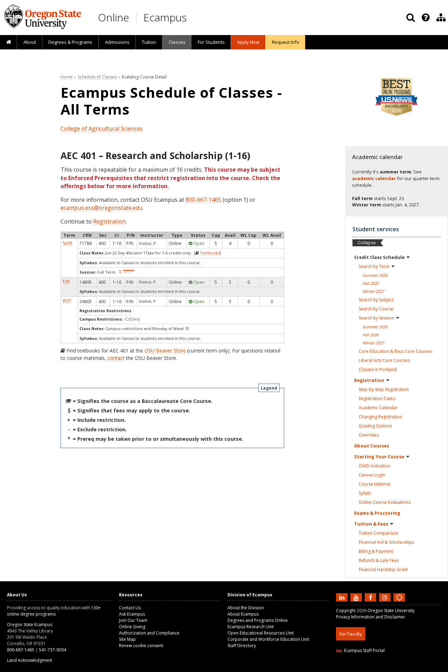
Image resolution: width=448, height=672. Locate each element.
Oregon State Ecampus (29, 625)
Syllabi (365, 493)
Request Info (285, 42)
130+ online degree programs (54, 611)
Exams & (377, 513)
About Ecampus (243, 614)
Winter (373, 291)
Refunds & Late (379, 560)
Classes (177, 42)
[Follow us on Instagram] (385, 597)
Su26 (67, 243)
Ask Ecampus (132, 614)
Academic (378, 408)
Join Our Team (133, 620)
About (29, 42)
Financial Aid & (386, 542)
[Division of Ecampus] (441, 17)
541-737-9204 (52, 650)
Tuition (149, 42)
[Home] (8, 42)
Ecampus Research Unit (250, 627)
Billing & (376, 551)
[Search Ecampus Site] (410, 17)
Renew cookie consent (141, 646)
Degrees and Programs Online (257, 620)
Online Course (385, 502)
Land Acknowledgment (29, 660)
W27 (67, 301)
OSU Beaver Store (165, 350)
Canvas (372, 475)
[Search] (410, 17)
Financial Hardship (383, 569)
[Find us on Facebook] (371, 597)
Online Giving (132, 627)
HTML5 (375, 668)
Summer (375, 275)
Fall (370, 283)
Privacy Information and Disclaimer (370, 617)
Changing (380, 417)
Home (67, 77)
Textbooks (209, 252)
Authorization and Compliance (149, 633)
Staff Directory (241, 646)
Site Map (127, 639)
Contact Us (130, 608)
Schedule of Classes (97, 77)
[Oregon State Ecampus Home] (137, 18)
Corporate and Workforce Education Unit (268, 639)
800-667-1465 (203, 200)
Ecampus (165, 17)
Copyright (346, 610)
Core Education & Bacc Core (395, 351)
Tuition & (371, 524)
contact (116, 358)
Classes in (378, 369)
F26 (66, 281)
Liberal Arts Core (384, 360)
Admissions (117, 42)
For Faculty (351, 634)
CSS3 (391, 668)
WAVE (406, 668)
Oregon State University (391, 610)
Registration (109, 221)
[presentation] (425, 17)
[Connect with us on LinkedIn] (342, 597)
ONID (374, 466)
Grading (375, 426)
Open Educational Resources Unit (260, 633)
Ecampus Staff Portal (364, 650)
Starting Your (379, 456)
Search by (374, 266)
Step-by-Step (384, 389)
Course (374, 484)
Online (113, 17)
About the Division (245, 608)
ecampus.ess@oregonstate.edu (101, 208)
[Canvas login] (399, 603)
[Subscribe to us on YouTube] (357, 597)
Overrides (369, 435)
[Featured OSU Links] (425, 17)
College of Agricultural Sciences (102, 128)
